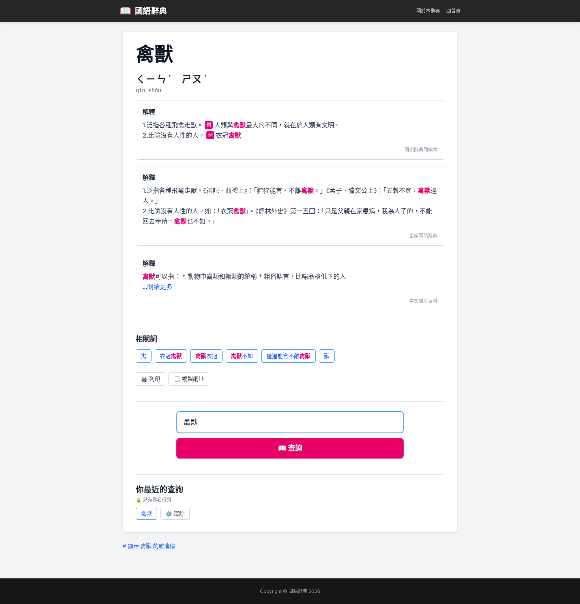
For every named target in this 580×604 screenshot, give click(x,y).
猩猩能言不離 (288, 355)
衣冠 (171, 355)
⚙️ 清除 (175, 513)
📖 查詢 (290, 448)
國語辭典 (143, 11)
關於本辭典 (428, 11)
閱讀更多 (159, 287)
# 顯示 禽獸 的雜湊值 (149, 545)
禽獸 (146, 513)
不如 (242, 355)
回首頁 (453, 11)
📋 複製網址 (189, 378)
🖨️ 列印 (150, 378)
